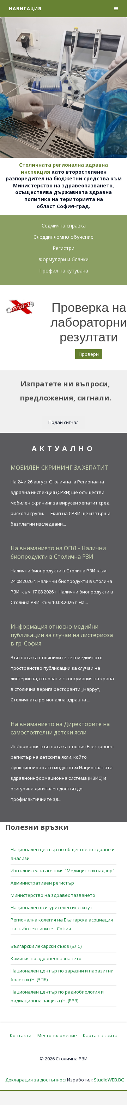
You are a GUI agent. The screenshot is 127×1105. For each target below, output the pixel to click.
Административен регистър (42, 883)
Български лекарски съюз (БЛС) (46, 946)
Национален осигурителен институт (51, 907)
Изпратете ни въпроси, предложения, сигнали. (65, 391)
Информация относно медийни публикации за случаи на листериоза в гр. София (62, 635)
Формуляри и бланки (64, 259)
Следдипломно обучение (63, 236)
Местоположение (57, 1035)
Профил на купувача (63, 270)
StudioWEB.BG (109, 1080)
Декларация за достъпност (36, 1080)
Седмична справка (64, 225)
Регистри (63, 248)
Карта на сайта (100, 1035)
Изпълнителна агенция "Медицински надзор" (63, 870)
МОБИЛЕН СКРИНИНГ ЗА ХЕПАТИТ (60, 467)
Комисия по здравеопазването (46, 958)
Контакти (20, 1035)
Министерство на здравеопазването (53, 895)
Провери (89, 354)
